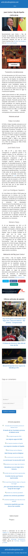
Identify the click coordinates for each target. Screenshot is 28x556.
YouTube (16, 541)
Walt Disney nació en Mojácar (14, 453)
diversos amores (19, 277)
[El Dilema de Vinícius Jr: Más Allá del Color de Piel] (14, 340)
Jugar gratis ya (14, 60)
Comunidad (14, 64)
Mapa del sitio (23, 552)
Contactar (3, 552)
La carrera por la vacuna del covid (14, 460)
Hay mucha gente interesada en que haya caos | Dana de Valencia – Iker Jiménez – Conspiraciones (14, 320)
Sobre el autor (10, 552)
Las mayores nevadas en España (14, 446)
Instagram (22, 541)
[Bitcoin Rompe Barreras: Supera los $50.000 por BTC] (14, 363)
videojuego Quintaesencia (18, 539)
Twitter (5, 542)
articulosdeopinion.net (9, 2)
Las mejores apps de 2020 (14, 439)
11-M (14, 175)
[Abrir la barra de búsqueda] (24, 2)
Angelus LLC (6, 532)
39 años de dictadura (20, 41)
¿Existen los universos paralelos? (14, 495)
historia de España (11, 43)
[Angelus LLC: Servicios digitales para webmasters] (14, 291)
